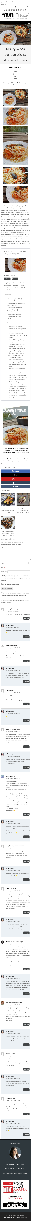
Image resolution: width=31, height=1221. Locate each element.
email (16, 486)
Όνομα (3, 563)
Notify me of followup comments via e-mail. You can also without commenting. (15, 594)
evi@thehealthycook (12, 1003)
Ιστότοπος (4, 571)
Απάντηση (26, 618)
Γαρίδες (15, 71)
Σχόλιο (3, 548)
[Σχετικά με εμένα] (15, 1152)
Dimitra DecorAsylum (12, 942)
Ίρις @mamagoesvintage (13, 846)
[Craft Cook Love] (16, 18)
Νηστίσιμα (7, 450)
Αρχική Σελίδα (4, 2)
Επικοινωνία (13, 1173)
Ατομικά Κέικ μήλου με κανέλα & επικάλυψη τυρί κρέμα (7, 461)
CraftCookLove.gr (21, 1215)
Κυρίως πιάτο (25, 448)
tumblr (16, 482)
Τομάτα (15, 78)
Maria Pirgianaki (11, 729)
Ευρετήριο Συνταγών (23, 2)
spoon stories (10, 645)
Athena (8, 625)
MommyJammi (10, 609)
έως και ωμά (25, 212)
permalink (27, 452)
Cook (6, 448)
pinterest (16, 479)
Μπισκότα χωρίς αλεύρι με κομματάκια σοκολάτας (23, 460)
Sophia (8, 690)
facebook (16, 471)
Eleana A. (8, 1054)
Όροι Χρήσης (6, 1173)
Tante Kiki (9, 888)
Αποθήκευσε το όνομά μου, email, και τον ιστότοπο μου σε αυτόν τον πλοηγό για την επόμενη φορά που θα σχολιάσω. (15, 578)
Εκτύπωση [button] (15, 279)
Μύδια (15, 76)
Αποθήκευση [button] (7, 279)
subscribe (11, 595)
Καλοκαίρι (19, 448)
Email (3, 567)
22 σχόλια (19, 82)
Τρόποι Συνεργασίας (22, 1173)
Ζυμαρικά (15, 74)
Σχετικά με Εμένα (13, 2)
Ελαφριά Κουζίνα (15, 73)
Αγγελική (8, 776)
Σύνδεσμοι (3, 4)
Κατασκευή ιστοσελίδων (11, 1217)
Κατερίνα (8, 1098)
